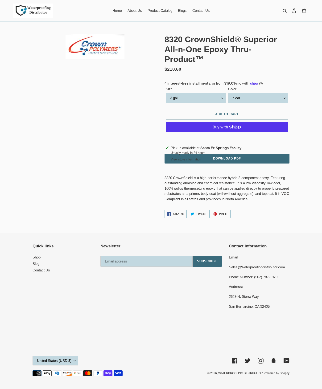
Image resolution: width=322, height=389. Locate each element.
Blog (36, 264)
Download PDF (227, 158)
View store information (186, 159)
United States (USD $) (54, 361)
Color (232, 89)
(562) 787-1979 (265, 277)
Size (169, 89)
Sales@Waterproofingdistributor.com (257, 267)
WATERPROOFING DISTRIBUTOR (240, 373)
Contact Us (41, 270)
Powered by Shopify (276, 373)
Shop (37, 257)
